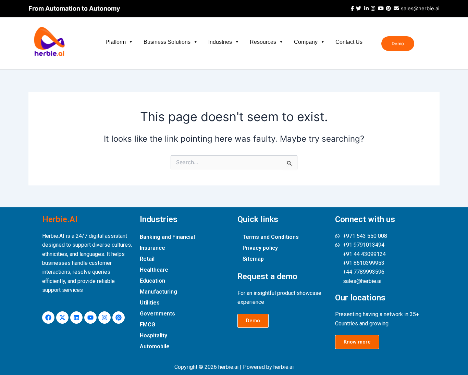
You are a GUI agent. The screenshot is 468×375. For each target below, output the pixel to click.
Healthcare (154, 270)
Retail (147, 259)
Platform (116, 42)
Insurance (152, 248)
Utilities (150, 302)
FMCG (147, 324)
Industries (220, 42)
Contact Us (348, 42)
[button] (397, 43)
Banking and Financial (167, 237)
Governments (157, 313)
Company (306, 42)
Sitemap (253, 259)
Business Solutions (167, 42)
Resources (263, 42)
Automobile (155, 346)
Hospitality (153, 335)
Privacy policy (260, 248)
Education (152, 280)
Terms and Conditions (271, 237)
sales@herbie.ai (419, 8)
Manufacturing (158, 291)
